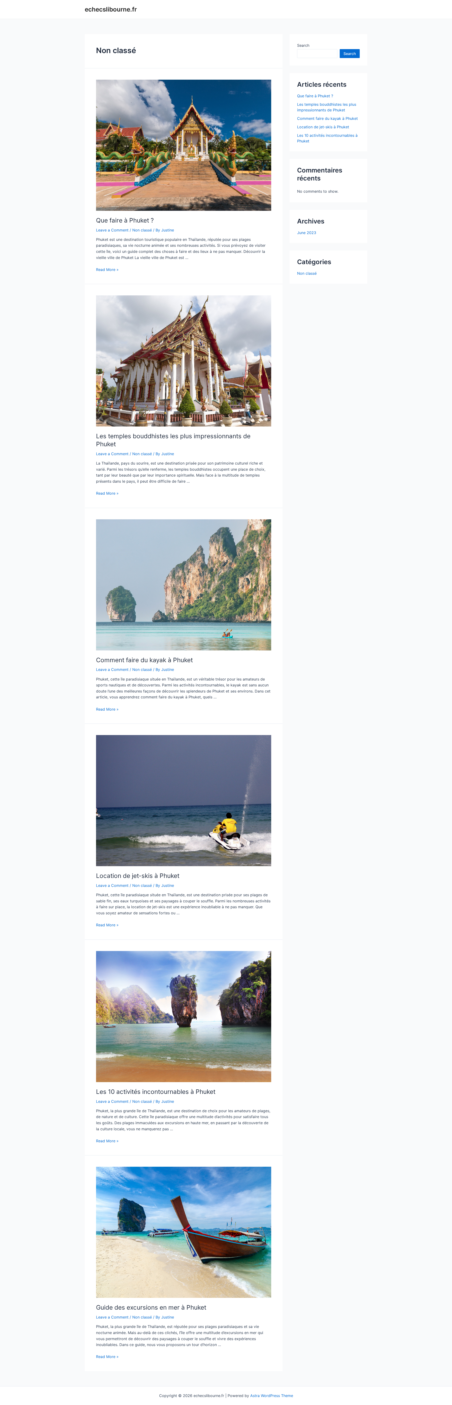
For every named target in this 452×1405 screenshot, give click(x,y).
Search (303, 45)
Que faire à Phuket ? (125, 220)
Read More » (107, 269)
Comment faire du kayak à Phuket (144, 660)
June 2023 (306, 232)
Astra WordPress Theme (271, 1395)
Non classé (142, 230)
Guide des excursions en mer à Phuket (151, 1307)
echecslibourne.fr (111, 9)
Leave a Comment (112, 230)
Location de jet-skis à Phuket (137, 875)
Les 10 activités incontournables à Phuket (155, 1091)
